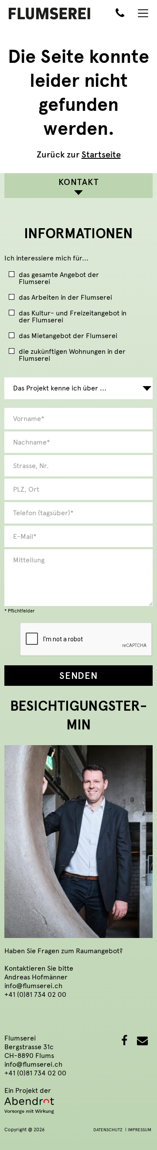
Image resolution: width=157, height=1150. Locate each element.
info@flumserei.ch (33, 986)
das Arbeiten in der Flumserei (65, 297)
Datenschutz (108, 1130)
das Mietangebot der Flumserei (68, 336)
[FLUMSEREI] (49, 13)
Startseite (101, 154)
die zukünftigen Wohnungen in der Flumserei (72, 355)
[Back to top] (137, 1130)
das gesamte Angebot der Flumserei (59, 278)
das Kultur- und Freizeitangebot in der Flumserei (72, 317)
